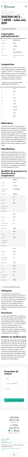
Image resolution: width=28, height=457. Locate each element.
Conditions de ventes (6, 442)
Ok (14, 454)
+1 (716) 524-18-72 (14, 426)
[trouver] (26, 6)
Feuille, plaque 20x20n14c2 (8, 29)
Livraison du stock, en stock (18, 56)
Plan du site (4, 441)
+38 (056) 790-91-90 (15, 2)
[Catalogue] (2, 6)
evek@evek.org (14, 422)
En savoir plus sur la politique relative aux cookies (10, 449)
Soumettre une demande (15, 400)
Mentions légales (5, 439)
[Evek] (9, 6)
